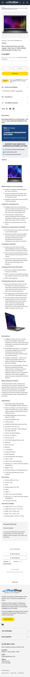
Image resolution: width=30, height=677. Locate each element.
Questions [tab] (16, 561)
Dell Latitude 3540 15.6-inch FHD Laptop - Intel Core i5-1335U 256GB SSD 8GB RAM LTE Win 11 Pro (14, 9)
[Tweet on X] (6, 108)
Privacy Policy (13, 673)
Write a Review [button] (16, 554)
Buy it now (15, 73)
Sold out (20, 68)
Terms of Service (5, 673)
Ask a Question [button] (16, 558)
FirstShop (4, 40)
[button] (27, 2)
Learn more (19, 91)
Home (3, 7)
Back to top (15, 582)
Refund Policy (21, 673)
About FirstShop (8, 619)
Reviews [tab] (6, 561)
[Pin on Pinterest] (13, 108)
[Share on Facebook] (10, 108)
